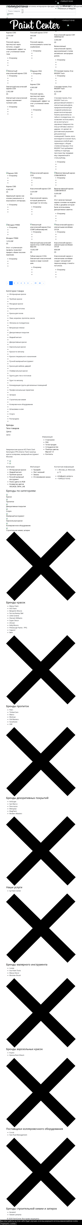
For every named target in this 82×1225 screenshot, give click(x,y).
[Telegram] (67, 8)
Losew (11, 968)
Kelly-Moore (13, 625)
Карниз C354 (35, 84)
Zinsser (12, 623)
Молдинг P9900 (12, 238)
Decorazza (13, 806)
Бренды (10, 425)
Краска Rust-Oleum (16, 1055)
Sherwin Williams (15, 618)
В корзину (13, 58)
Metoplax (12, 809)
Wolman (12, 717)
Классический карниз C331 (40, 189)
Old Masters (14, 719)
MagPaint (13, 811)
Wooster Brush (15, 975)
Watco (11, 715)
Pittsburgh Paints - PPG (18, 628)
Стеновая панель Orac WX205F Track (63, 88)
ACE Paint (13, 608)
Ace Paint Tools (15, 970)
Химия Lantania (15, 1215)
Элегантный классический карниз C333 (16, 88)
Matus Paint (13, 606)
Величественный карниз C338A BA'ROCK (63, 190)
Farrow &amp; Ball (16, 613)
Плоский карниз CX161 (39, 33)
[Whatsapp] (66, 4)
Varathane (13, 722)
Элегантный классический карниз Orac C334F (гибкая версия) (40, 245)
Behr (11, 632)
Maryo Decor (14, 973)
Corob (11, 1132)
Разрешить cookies (8, 1224)
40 (40, 283)
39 (35, 283)
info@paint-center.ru (65, 476)
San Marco (13, 804)
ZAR (10, 724)
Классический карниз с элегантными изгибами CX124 (63, 245)
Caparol (12, 630)
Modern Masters (15, 813)
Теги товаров (12, 428)
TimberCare (13, 712)
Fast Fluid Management (18, 1135)
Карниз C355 (11, 33)
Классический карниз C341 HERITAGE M (64, 36)
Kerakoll (12, 1212)
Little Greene (14, 616)
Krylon (11, 1053)
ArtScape (12, 801)
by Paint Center (15, 891)
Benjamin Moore (15, 611)
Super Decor (14, 620)
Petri (11, 710)
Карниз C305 (11, 186)
